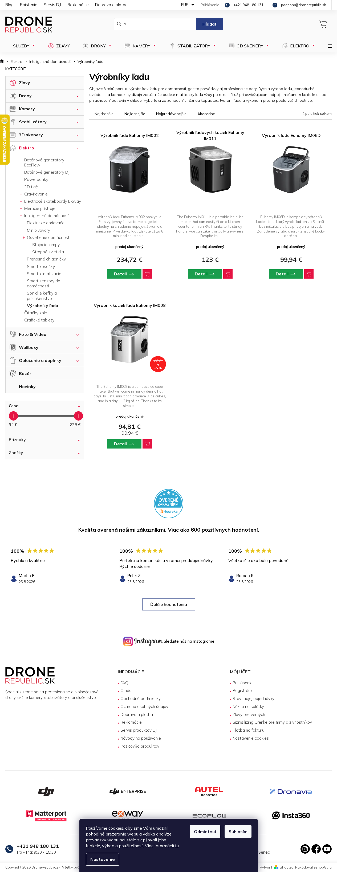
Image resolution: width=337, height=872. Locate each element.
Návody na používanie (140, 738)
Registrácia (243, 690)
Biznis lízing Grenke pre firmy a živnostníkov (272, 722)
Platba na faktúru (248, 730)
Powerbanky (36, 179)
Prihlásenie (243, 682)
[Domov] (3, 61)
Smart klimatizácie (44, 273)
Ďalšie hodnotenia (168, 604)
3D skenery (31, 134)
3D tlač (30, 186)
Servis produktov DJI (138, 730)
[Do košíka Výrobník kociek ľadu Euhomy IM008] (147, 444)
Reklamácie (78, 4)
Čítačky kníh (35, 312)
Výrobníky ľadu (42, 305)
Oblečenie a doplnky (40, 360)
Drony (25, 95)
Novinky (27, 386)
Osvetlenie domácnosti (48, 237)
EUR (185, 4)
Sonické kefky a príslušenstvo (42, 295)
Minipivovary (38, 230)
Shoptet (286, 867)
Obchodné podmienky (140, 698)
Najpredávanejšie (171, 113)
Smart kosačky (41, 266)
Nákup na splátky (248, 706)
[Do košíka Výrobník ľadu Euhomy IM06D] (309, 274)
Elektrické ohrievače (45, 222)
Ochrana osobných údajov (144, 706)
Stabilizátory (33, 121)
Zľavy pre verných (249, 714)
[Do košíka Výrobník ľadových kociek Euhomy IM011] (228, 274)
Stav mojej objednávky (253, 698)
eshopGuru (323, 867)
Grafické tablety (39, 320)
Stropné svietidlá (48, 251)
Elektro (26, 147)
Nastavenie (102, 859)
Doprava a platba (111, 4)
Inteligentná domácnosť (46, 215)
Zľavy (24, 82)
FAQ (124, 682)
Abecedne (206, 113)
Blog (9, 4)
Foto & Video (32, 334)
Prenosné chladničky (46, 259)
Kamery (27, 108)
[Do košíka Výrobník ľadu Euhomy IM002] (147, 274)
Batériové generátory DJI (47, 172)
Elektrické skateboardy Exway (52, 201)
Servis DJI (52, 4)
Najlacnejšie (134, 113)
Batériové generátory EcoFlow (43, 162)
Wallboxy (28, 347)
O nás (125, 690)
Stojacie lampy (46, 244)
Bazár (25, 373)
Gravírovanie (35, 194)
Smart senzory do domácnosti (43, 283)
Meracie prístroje (39, 208)
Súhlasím (238, 831)
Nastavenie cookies (251, 738)
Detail (120, 273)
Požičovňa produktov (139, 746)
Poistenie (28, 4)
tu (177, 845)
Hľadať (209, 24)
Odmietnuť (205, 831)
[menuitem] (21, 45)
